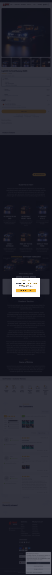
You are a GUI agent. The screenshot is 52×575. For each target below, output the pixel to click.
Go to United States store (26, 290)
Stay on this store (26, 293)
